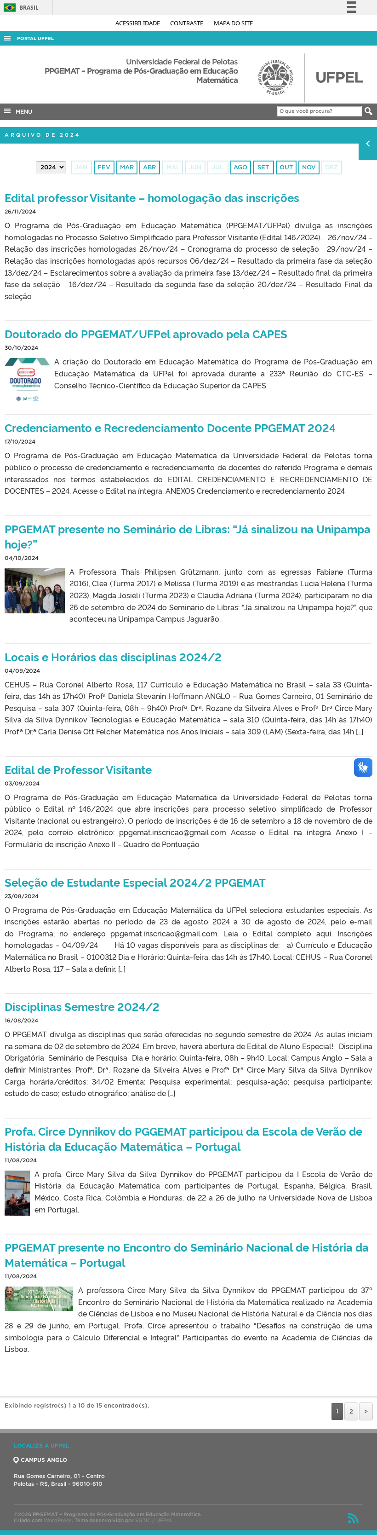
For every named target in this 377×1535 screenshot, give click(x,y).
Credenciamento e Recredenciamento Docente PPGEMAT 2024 (170, 427)
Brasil (19, 8)
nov (309, 167)
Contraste (187, 23)
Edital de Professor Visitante (78, 769)
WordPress (58, 1520)
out (286, 167)
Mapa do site (233, 23)
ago (240, 167)
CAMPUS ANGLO (44, 1460)
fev (103, 167)
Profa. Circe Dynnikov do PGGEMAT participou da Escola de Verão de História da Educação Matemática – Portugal (183, 1138)
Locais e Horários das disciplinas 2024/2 (113, 656)
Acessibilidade (138, 23)
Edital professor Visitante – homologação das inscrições (152, 197)
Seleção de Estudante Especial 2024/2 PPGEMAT (135, 881)
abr (149, 167)
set (263, 167)
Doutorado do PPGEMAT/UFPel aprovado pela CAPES (146, 333)
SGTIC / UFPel (153, 1520)
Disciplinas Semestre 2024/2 (82, 1006)
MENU (22, 112)
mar (127, 167)
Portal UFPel (35, 38)
